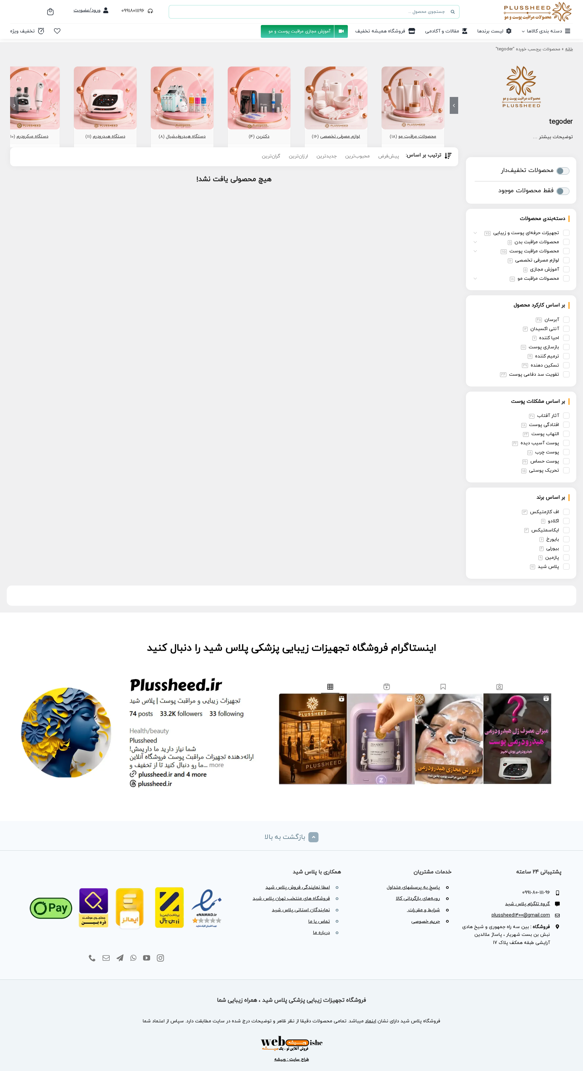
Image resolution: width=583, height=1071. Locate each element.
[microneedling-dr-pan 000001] (259, 69)
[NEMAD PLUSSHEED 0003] (126, 879)
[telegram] (119, 958)
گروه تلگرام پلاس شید (527, 904)
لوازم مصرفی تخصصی (340, 136)
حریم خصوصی (425, 921)
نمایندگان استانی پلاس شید (301, 910)
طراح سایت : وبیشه (291, 1059)
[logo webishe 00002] (291, 1037)
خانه (569, 49)
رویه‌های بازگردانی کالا (418, 898)
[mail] (106, 958)
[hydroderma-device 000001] (105, 69)
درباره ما (321, 932)
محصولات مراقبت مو (417, 136)
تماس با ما (319, 921)
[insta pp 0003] (291, 673)
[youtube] (146, 958)
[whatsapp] (133, 958)
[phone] (92, 958)
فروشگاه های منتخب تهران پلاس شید (291, 898)
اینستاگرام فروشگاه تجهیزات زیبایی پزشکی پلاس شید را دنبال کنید (291, 648)
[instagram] (160, 958)
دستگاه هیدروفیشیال (185, 136)
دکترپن (262, 136)
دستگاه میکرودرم (32, 136)
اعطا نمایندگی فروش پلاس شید (298, 887)
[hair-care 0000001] (413, 69)
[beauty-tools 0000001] (336, 69)
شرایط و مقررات (423, 910)
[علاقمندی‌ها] (57, 31)
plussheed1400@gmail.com (521, 915)
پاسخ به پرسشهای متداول (413, 887)
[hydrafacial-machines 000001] (182, 69)
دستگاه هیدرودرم (109, 136)
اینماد (370, 1021)
